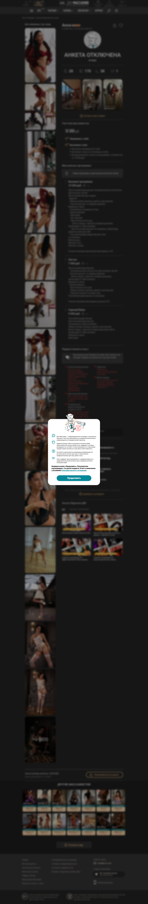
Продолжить (74, 478)
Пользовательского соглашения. (74, 470)
